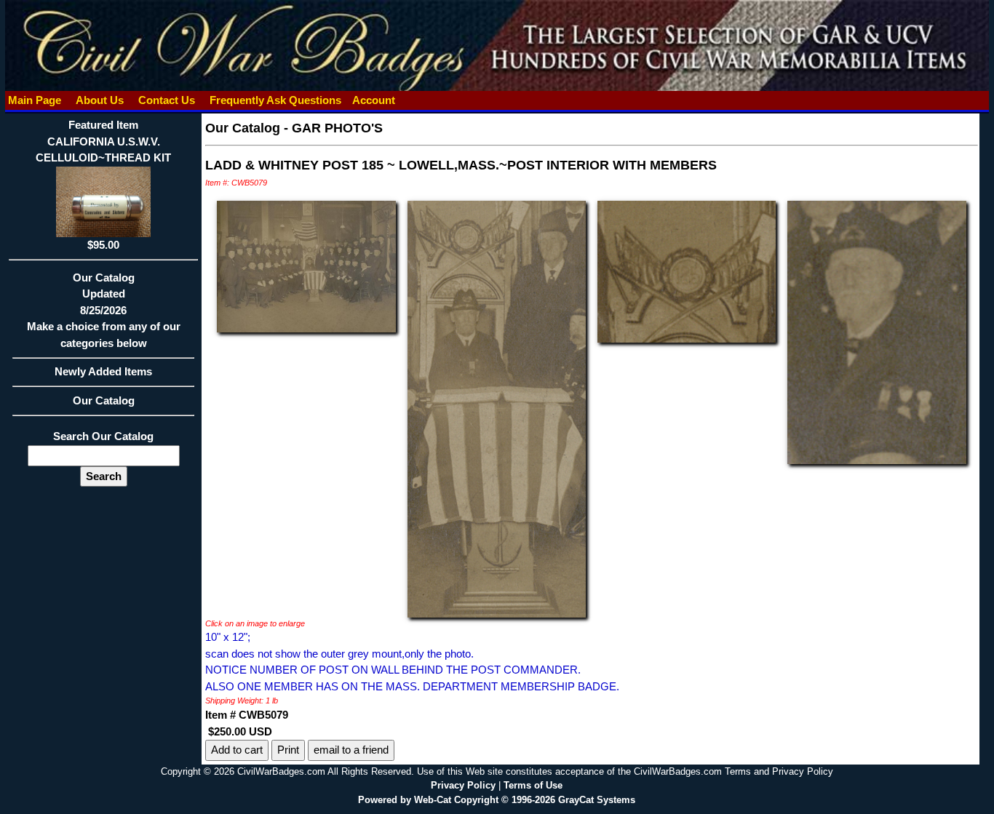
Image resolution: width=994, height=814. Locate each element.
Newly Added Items (103, 371)
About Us (100, 100)
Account (373, 100)
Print (288, 749)
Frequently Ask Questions (275, 100)
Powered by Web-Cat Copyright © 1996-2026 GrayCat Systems (496, 799)
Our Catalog (104, 400)
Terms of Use (533, 785)
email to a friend (351, 749)
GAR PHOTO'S (337, 128)
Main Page (34, 100)
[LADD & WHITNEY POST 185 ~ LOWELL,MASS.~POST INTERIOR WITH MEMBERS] (306, 265)
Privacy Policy (463, 785)
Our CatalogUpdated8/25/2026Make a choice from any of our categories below (103, 310)
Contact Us (166, 100)
